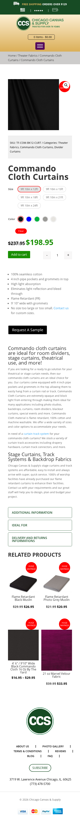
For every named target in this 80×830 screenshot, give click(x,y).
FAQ (50, 756)
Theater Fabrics (27, 55)
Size (10, 189)
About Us (22, 746)
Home (12, 55)
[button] (66, 85)
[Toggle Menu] (40, 46)
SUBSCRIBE (40, 768)
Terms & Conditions (28, 751)
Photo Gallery (53, 746)
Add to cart (19, 254)
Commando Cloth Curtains (36, 147)
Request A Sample (27, 329)
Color (11, 219)
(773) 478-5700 (40, 784)
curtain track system (36, 433)
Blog (30, 756)
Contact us (61, 308)
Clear (21, 231)
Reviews (60, 751)
